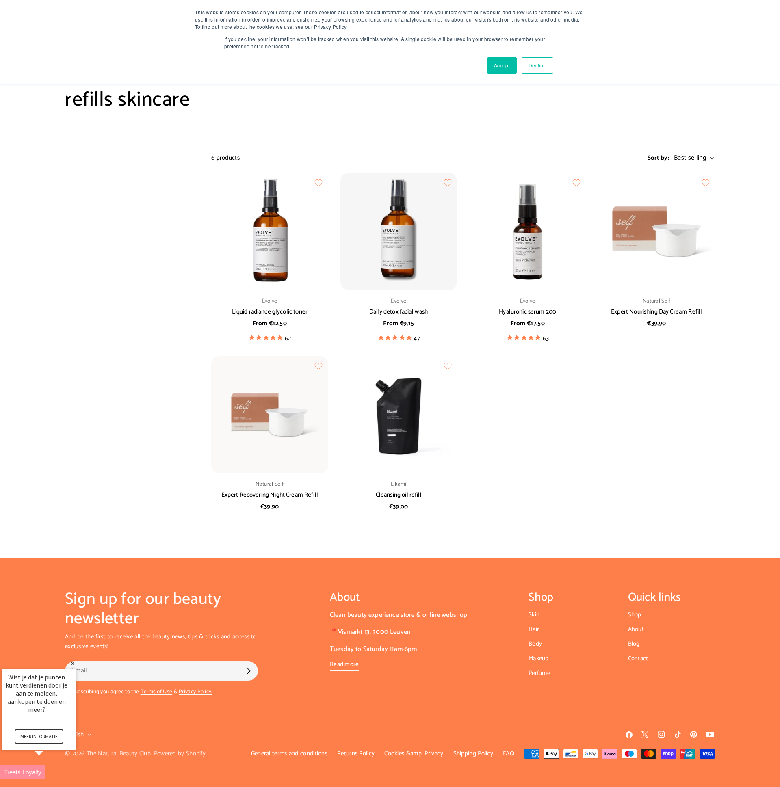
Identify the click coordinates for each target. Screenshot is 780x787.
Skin (534, 615)
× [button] (72, 663)
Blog (634, 644)
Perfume (539, 673)
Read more (344, 664)
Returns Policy (356, 753)
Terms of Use (157, 691)
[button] (49, 772)
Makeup (539, 658)
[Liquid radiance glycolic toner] (269, 231)
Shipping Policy (473, 753)
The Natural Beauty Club (119, 753)
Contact (638, 658)
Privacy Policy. (195, 691)
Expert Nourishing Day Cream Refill (656, 312)
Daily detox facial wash (398, 312)
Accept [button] (502, 65)
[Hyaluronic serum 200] (527, 231)
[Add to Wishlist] (318, 182)
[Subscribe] (248, 670)
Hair (534, 629)
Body (535, 644)
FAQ (508, 753)
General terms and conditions (289, 753)
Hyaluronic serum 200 (527, 312)
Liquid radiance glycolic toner (270, 312)
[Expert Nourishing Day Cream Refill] (656, 231)
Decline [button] (537, 65)
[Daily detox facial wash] (398, 231)
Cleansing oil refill (399, 495)
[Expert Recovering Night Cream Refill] (269, 414)
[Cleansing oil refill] (398, 414)
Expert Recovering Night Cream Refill (269, 495)
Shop (634, 615)
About (636, 629)
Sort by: (658, 158)
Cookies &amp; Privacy (413, 753)
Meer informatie (39, 736)
